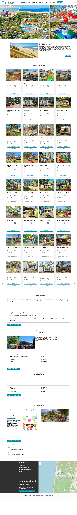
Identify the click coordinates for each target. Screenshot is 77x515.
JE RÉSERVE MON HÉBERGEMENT (27, 491)
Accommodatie (35, 2)
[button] (75, 283)
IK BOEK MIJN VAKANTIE (14, 324)
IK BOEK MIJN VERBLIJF (13, 368)
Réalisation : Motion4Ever (48, 495)
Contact (54, 2)
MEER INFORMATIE (14, 93)
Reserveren (60, 2)
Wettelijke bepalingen (27, 495)
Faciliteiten (42, 2)
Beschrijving (24, 2)
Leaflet (72, 492)
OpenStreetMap (75, 492)
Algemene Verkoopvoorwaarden (37, 495)
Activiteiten (48, 2)
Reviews (29, 2)
